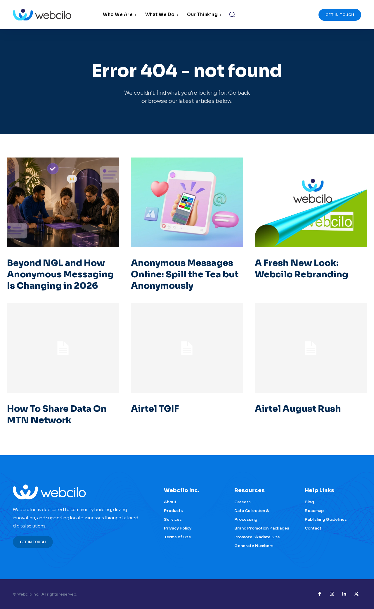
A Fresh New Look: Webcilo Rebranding (301, 268)
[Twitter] (356, 594)
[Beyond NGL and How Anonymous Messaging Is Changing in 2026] (63, 202)
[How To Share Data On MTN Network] (63, 348)
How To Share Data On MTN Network (57, 414)
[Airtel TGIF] (187, 348)
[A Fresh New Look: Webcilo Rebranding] (311, 202)
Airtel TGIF (155, 408)
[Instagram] (332, 594)
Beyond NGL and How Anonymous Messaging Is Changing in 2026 (60, 274)
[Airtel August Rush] (311, 348)
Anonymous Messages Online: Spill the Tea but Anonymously (184, 274)
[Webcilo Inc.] (81, 492)
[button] (232, 14)
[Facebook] (319, 594)
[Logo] (56, 15)
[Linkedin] (344, 594)
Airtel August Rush (298, 408)
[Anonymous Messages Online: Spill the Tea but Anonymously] (187, 202)
